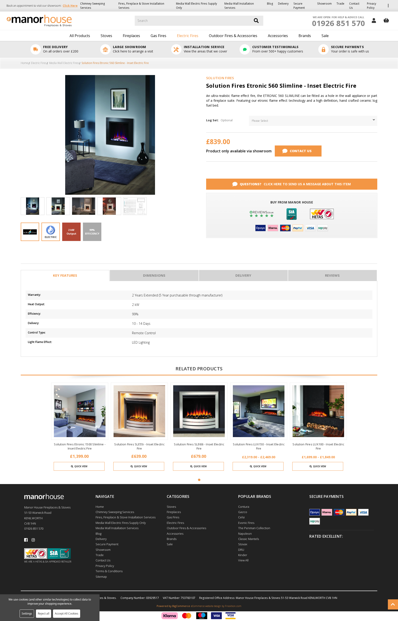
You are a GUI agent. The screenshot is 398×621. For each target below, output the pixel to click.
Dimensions (154, 275)
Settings (27, 613)
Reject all (43, 613)
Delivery (283, 4)
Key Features (65, 275)
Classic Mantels (248, 539)
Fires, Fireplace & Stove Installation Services (141, 6)
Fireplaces (131, 35)
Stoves (106, 35)
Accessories (278, 35)
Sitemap (101, 577)
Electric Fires (187, 35)
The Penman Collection (254, 528)
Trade (340, 4)
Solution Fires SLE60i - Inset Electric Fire (199, 446)
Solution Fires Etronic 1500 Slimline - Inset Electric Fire (79, 446)
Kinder (242, 555)
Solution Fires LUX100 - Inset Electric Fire (318, 446)
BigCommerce (181, 606)
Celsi (241, 517)
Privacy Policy (371, 6)
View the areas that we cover (205, 51)
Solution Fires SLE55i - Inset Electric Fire (139, 446)
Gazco (242, 512)
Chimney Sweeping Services (92, 6)
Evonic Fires (246, 523)
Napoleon (245, 533)
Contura (243, 507)
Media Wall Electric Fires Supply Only (196, 6)
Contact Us (354, 6)
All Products (80, 35)
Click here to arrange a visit (133, 51)
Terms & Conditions (109, 571)
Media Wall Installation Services (239, 6)
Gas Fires (158, 35)
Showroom (324, 4)
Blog (270, 4)
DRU (241, 550)
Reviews (332, 275)
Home (100, 507)
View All (243, 560)
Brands (304, 35)
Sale (325, 35)
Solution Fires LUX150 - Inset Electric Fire (258, 446)
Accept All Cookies (66, 613)
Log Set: (219, 120)
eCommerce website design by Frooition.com (216, 606)
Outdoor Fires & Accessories (233, 35)
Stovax (242, 544)
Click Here (70, 6)
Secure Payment (299, 6)
